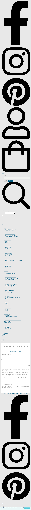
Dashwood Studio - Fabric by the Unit (10, 277)
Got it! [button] (27, 508)
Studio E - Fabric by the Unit (9, 292)
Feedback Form (4, 335)
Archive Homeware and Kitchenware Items (11, 236)
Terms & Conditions (6, 393)
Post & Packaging (12, 393)
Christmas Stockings (8, 267)
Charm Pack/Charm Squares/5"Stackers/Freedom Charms (13, 260)
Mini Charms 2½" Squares (7, 321)
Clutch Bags (7, 241)
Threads (5, 329)
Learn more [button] (3, 508)
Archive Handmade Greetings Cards (10, 235)
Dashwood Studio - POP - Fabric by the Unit (11, 278)
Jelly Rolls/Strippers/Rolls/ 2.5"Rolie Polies (11, 316)
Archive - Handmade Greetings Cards (10, 229)
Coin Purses (7, 242)
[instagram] (16, 471)
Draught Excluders (8, 308)
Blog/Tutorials (4, 339)
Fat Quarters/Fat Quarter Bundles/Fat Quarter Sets (12, 297)
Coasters (6, 304)
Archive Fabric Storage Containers (10, 234)
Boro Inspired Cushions (8, 254)
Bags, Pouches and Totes (7, 240)
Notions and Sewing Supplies (8, 322)
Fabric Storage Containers (7, 293)
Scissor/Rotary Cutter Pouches (9, 249)
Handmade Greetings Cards (8, 299)
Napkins (6, 309)
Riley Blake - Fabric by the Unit (9, 285)
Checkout (10, 180)
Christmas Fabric (6, 261)
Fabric (5, 272)
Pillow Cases (7, 310)
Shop (2, 348)
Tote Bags (6, 250)
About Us (3, 225)
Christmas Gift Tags (8, 265)
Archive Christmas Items (9, 231)
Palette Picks (7, 298)
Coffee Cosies (7, 305)
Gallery (3, 336)
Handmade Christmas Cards (9, 268)
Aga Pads (6, 302)
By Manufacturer (7, 259)
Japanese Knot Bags (8, 246)
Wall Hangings (6, 333)
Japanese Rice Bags (8, 247)
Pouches (6, 248)
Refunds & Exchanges (19, 393)
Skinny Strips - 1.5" (6, 326)
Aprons (6, 303)
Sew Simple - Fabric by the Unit (9, 290)
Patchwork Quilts (6, 323)
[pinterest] (16, 500)
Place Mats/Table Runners (9, 311)
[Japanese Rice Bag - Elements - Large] (2, 357)
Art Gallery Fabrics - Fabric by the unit (10, 273)
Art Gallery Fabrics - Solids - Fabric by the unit (12, 274)
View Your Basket (12, 351)
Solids (6, 291)
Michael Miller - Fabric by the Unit (10, 280)
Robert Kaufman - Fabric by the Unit (10, 286)
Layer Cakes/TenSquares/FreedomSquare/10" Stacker (13, 320)
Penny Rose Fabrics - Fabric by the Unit (11, 283)
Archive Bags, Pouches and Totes (10, 230)
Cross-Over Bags (7, 243)
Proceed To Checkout (18, 351)
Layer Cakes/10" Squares (7, 317)
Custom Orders (6, 271)
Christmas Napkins (8, 266)
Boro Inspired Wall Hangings (9, 256)
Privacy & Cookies (25, 393)
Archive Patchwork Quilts (9, 237)
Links (3, 340)
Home (3, 224)
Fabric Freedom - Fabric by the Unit (10, 279)
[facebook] (16, 44)
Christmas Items (6, 262)
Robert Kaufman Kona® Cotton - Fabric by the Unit (12, 287)
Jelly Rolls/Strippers (7, 314)
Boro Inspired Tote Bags (8, 255)
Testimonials (4, 334)
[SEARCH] (14, 213)
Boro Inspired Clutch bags (9, 253)
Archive (5, 228)
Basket (6, 180)
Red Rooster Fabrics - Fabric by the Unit (11, 284)
